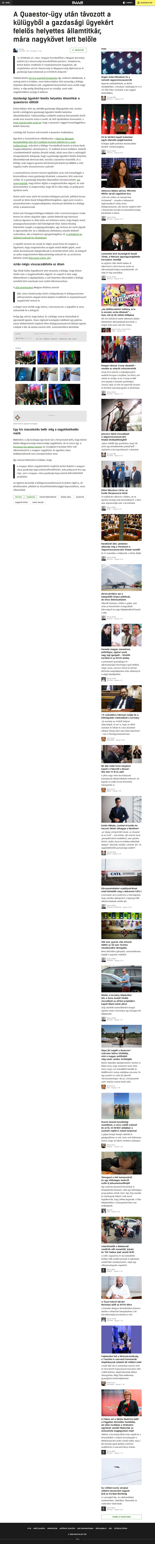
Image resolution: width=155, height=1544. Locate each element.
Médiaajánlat (101, 1528)
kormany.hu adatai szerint (27, 446)
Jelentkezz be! (146, 3)
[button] (18, 497)
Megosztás (79, 50)
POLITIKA (22, 51)
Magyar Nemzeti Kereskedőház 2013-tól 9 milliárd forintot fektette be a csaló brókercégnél (44, 142)
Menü (7, 3)
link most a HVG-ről (39, 257)
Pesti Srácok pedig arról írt (27, 122)
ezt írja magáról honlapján (43, 78)
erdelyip (21, 49)
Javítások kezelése (67, 1528)
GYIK (29, 1528)
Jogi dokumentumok (85, 1528)
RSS (110, 1528)
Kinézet (129, 3)
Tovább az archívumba (121, 1517)
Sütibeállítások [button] (120, 1528)
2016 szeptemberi (24, 287)
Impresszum (52, 1528)
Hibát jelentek (39, 1528)
